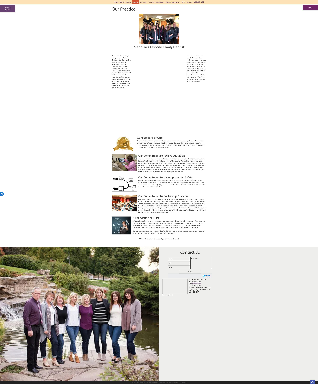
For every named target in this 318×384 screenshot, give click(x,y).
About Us (135, 2)
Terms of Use (165, 382)
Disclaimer (171, 382)
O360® (171, 295)
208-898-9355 (196, 283)
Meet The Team (125, 2)
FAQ (183, 2)
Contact (189, 2)
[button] (312, 382)
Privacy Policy (159, 382)
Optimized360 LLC (143, 382)
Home (116, 2)
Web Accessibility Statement (180, 382)
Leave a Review (7, 9)
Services (143, 2)
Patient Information (172, 2)
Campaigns (160, 2)
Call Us (310, 8)
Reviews (151, 2)
